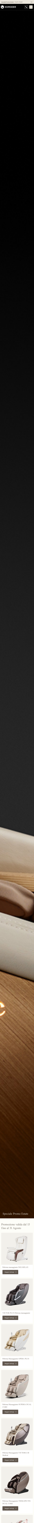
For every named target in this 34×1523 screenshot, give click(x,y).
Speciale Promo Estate (7, 2)
